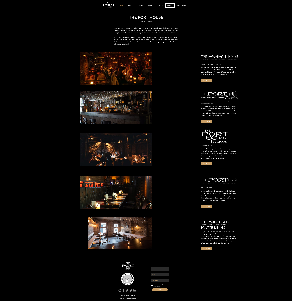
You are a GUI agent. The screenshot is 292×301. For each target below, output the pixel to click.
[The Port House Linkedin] (134, 290)
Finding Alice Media (131, 298)
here (134, 295)
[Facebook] (123, 290)
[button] (152, 5)
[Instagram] (119, 290)
